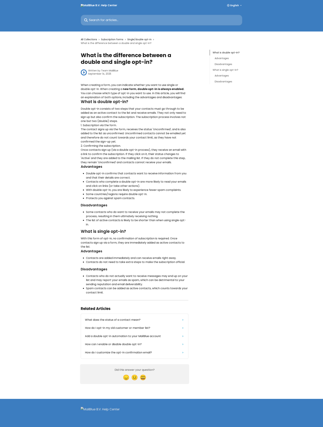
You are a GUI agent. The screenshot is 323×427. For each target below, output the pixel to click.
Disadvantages (223, 64)
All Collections (89, 39)
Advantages (222, 58)
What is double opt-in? (226, 52)
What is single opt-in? (225, 70)
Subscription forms (112, 39)
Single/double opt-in (139, 39)
